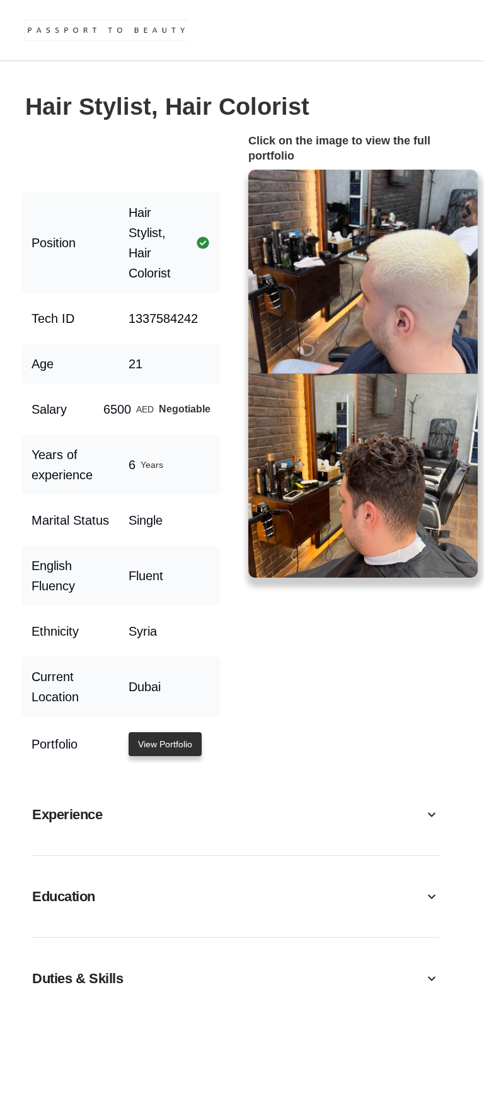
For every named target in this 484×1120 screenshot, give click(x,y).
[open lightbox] (363, 374)
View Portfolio (165, 744)
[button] (235, 814)
